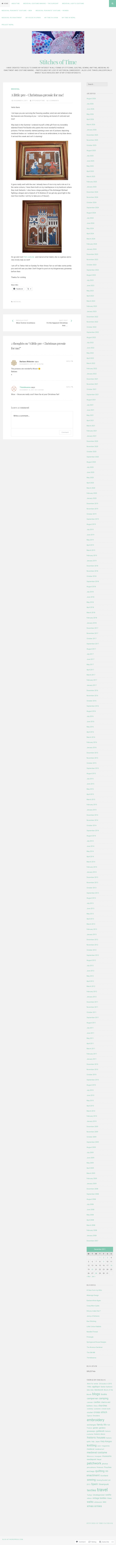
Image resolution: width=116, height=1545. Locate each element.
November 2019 (92, 509)
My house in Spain (33, 17)
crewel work (105, 1409)
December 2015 (92, 753)
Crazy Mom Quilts (93, 1306)
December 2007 (92, 1241)
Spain (94, 1484)
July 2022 (90, 342)
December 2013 (92, 877)
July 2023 (90, 280)
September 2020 (93, 457)
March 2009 (91, 1173)
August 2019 (91, 524)
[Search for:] (97, 84)
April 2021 (90, 420)
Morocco (90, 1456)
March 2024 (91, 239)
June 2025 (90, 161)
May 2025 (90, 166)
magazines (106, 1446)
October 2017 (91, 638)
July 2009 (90, 1152)
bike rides (90, 1390)
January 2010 (92, 1121)
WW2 (104, 1502)
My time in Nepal (69, 17)
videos (89, 1498)
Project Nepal (8, 25)
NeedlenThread (92, 1332)
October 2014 (91, 825)
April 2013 (90, 919)
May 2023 (90, 291)
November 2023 (92, 259)
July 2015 (90, 779)
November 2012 (92, 945)
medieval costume (97, 1452)
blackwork (98, 1390)
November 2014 (92, 820)
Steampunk (104, 1484)
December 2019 (92, 503)
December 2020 (92, 441)
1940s (89, 1387)
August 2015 (91, 773)
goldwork (100, 1431)
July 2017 (90, 654)
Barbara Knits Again (94, 1300)
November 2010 (92, 1069)
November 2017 (92, 633)
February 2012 (92, 991)
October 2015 (91, 763)
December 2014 (92, 815)
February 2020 (92, 493)
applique (96, 1387)
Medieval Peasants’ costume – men (17, 10)
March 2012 (91, 986)
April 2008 (90, 1220)
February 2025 (92, 182)
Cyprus (89, 1416)
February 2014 (92, 867)
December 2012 (92, 939)
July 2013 (90, 903)
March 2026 (91, 124)
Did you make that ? (94, 1311)
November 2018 (92, 571)
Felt (108, 1425)
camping (103, 1398)
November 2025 (92, 140)
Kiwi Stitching (91, 1321)
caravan (90, 1402)
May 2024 (90, 228)
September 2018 (93, 581)
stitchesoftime (38, 100)
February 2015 (92, 805)
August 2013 (91, 898)
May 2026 (90, 114)
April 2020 (90, 483)
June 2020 (90, 472)
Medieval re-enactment (12, 17)
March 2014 (91, 862)
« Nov (89, 1276)
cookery (90, 1409)
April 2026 (90, 119)
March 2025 (91, 176)
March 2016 (91, 737)
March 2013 (91, 924)
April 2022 (90, 358)
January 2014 (92, 872)
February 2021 (92, 431)
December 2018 (92, 566)
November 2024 (92, 197)
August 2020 (91, 462)
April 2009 (90, 1168)
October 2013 (91, 888)
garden (95, 1428)
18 (111, 1265)
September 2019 (93, 519)
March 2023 (91, 301)
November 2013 (92, 882)
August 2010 (91, 1085)
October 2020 (91, 451)
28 (96, 1273)
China (95, 1406)
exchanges (91, 1425)
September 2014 (93, 830)
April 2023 (90, 296)
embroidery (95, 1420)
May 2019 (90, 540)
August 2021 (91, 400)
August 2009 (91, 1147)
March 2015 (91, 799)
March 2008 (91, 1225)
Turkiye (89, 1495)
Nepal (99, 1459)
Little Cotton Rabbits (94, 1326)
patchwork (94, 1463)
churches (102, 1405)
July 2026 (90, 104)
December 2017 (92, 628)
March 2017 (91, 675)
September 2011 (93, 1017)
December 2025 (92, 135)
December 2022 (92, 317)
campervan (92, 1398)
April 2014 (90, 856)
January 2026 (92, 130)
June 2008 (90, 1209)
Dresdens (96, 1416)
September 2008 (93, 1194)
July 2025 (90, 156)
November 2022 (92, 322)
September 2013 (93, 893)
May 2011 (90, 1038)
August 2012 (91, 960)
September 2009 (93, 1142)
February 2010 (92, 1116)
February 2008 (92, 1230)
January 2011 (92, 1059)
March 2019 (91, 550)
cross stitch (100, 1412)
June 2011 (90, 1033)
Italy (92, 1442)
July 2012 (90, 965)
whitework (98, 1502)
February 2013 (92, 929)
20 (92, 1269)
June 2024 (90, 223)
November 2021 (92, 384)
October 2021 (91, 389)
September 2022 (93, 332)
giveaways (91, 1431)
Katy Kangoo (106, 1441)
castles (97, 1402)
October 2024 (91, 202)
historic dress (99, 1434)
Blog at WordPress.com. (12, 1539)
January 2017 (92, 685)
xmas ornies (94, 1506)
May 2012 (90, 976)
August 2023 (91, 275)
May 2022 (90, 353)
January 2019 (92, 561)
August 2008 (91, 1199)
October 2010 (91, 1074)
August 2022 (91, 337)
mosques (98, 1456)
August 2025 (91, 150)
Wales (109, 1498)
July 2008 (90, 1204)
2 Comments (54, 100)
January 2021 (92, 436)
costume (97, 1409)
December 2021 (92, 379)
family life (102, 1424)
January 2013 (92, 934)
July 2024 (90, 218)
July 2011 (90, 1028)
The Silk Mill (91, 1352)
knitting (92, 1445)
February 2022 (92, 368)
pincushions (91, 1467)
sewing (91, 1479)
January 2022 (92, 374)
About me (16, 3)
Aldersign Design (93, 1295)
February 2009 (92, 1178)
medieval (15, 89)
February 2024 (92, 244)
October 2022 (91, 327)
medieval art (99, 1449)
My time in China (51, 17)
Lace (99, 1446)
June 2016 (90, 721)
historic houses (96, 1437)
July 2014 (90, 841)
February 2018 (92, 618)
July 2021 (90, 405)
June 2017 (90, 659)
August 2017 (91, 649)
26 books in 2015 (105, 1384)
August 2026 (91, 98)
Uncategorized (98, 1495)
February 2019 (92, 555)
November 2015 (92, 758)
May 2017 (90, 664)
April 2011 (90, 1043)
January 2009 (92, 1183)
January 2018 (92, 623)
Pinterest (100, 1467)
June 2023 (90, 285)
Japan (97, 1442)
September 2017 (93, 644)
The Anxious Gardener (95, 1347)
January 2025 (92, 187)
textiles (91, 1490)
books (104, 1394)
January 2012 (92, 997)
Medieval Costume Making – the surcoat (40, 3)
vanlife (108, 1495)
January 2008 (92, 1235)
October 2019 (91, 514)
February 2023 (92, 306)
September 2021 (93, 394)
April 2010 (90, 1106)
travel (102, 1489)
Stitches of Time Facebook (100, 1523)
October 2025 (91, 145)
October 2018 (91, 576)
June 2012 (90, 971)
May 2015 (90, 789)
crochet (90, 1412)
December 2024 (92, 192)
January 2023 (92, 311)
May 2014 (90, 851)
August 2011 (91, 1023)
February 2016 (92, 742)
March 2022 (91, 363)
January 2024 (92, 249)
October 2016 (91, 701)
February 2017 (92, 680)
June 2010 (90, 1095)
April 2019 (90, 545)
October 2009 (91, 1137)
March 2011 (91, 1049)
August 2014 (91, 836)
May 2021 (90, 415)
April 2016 (90, 732)
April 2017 (90, 670)
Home (6, 3)
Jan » (93, 1276)
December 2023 (92, 254)
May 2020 (90, 477)
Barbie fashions (106, 1387)
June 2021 (90, 410)
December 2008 (92, 1189)
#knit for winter (92, 1384)
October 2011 (91, 1012)
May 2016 (90, 727)
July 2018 (90, 592)
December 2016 (92, 690)
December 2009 (92, 1126)
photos (105, 1464)
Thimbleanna (25, 387)
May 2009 (90, 1163)
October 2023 (91, 265)
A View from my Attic (94, 1290)
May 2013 (90, 914)
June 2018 (90, 597)
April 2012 (90, 981)
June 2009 (90, 1158)
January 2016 (92, 747)
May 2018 (90, 602)
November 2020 (92, 446)
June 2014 (90, 846)
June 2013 (90, 908)
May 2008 (90, 1215)
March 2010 (91, 1111)
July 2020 (90, 467)
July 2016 (90, 716)
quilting (100, 1471)
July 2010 (90, 1090)
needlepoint (91, 1459)
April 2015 (90, 794)
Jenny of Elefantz (93, 1316)
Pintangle (90, 1337)
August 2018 (91, 586)
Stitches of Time (58, 62)
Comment (65, 432)
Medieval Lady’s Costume (73, 3)
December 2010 (92, 1064)
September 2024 (93, 207)
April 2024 (90, 233)
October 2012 (91, 950)
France (89, 1428)
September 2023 (93, 270)
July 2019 (90, 529)
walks (90, 1501)
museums (106, 1456)
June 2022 (90, 348)
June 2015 (90, 784)
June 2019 (90, 535)
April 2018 (90, 607)
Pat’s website (29, 257)
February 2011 (92, 1054)
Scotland (104, 1475)
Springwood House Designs (96, 1342)
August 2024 (91, 213)
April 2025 (90, 171)
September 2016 (93, 706)
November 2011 (92, 1007)
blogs (96, 1394)
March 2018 (91, 612)
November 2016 (92, 695)
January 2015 (92, 810)
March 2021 (91, 426)
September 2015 (93, 768)
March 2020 (91, 488)
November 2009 (92, 1132)
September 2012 (93, 955)
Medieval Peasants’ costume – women (52, 10)
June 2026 (90, 109)
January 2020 (92, 498)
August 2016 (91, 711)
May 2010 (90, 1100)
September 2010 (93, 1080)
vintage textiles (99, 1498)
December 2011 (92, 1002)
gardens (102, 1428)
